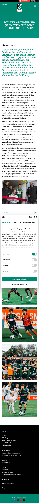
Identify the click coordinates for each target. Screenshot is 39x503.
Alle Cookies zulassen (19, 279)
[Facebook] (15, 500)
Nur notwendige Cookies (19, 284)
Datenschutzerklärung (8, 484)
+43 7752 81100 (6, 443)
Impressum (5, 479)
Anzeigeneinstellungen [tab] (27, 222)
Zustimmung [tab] (6, 222)
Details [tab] (15, 222)
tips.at (3, 488)
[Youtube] (21, 500)
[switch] (34, 259)
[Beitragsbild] (19, 324)
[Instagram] (18, 500)
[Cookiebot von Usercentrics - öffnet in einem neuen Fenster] (29, 217)
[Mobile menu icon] (35, 6)
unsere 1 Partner (13, 232)
